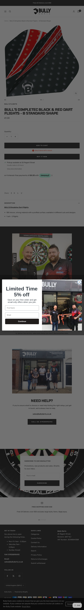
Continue (22, 321)
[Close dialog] (79, 282)
